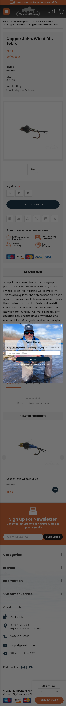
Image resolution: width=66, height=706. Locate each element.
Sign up (33, 359)
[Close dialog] (61, 325)
